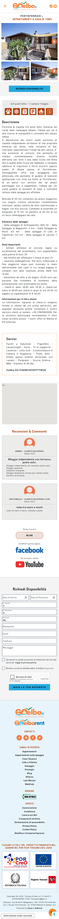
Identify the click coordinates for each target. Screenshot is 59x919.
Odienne (39, 908)
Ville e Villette (29, 762)
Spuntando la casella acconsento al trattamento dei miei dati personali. (31, 661)
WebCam (29, 784)
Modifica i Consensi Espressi (29, 833)
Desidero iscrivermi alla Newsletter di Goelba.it (30, 668)
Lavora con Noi (29, 815)
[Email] (26, 737)
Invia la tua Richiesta (29, 687)
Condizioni (29, 811)
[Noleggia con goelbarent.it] (29, 722)
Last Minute (29, 780)
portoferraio (30, 16)
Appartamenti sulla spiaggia (29, 755)
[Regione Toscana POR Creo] (15, 860)
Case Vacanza (29, 759)
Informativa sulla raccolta (17, 915)
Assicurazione (29, 808)
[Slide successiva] (54, 41)
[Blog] (39, 737)
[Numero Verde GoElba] (29, 797)
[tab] (15, 71)
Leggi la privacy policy (25, 662)
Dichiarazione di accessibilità (29, 822)
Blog (29, 773)
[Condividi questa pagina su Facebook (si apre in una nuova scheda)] (29, 550)
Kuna (30, 908)
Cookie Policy (29, 829)
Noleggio (29, 766)
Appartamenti (29, 751)
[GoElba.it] (29, 712)
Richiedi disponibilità (29, 88)
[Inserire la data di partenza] (54, 597)
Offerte (29, 777)
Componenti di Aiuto (29, 819)
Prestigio (29, 769)
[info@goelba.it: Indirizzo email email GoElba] (55, 6)
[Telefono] (19, 737)
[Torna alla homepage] (24, 6)
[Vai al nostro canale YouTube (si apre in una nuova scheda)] (29, 564)
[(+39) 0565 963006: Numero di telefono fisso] (51, 6)
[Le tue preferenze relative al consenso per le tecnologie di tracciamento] (54, 914)
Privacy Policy (30, 826)
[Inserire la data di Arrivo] (26, 597)
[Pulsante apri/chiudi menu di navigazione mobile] (5, 6)
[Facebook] (33, 737)
